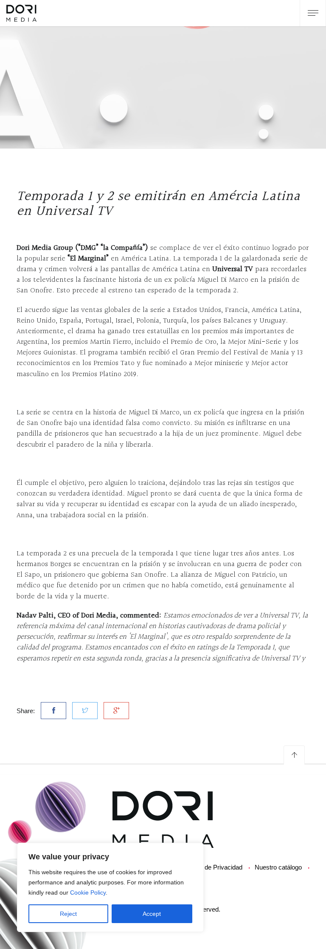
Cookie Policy (88, 892)
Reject (68, 913)
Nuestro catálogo (278, 867)
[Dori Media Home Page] (163, 818)
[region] (110, 887)
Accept (152, 913)
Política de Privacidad (212, 867)
